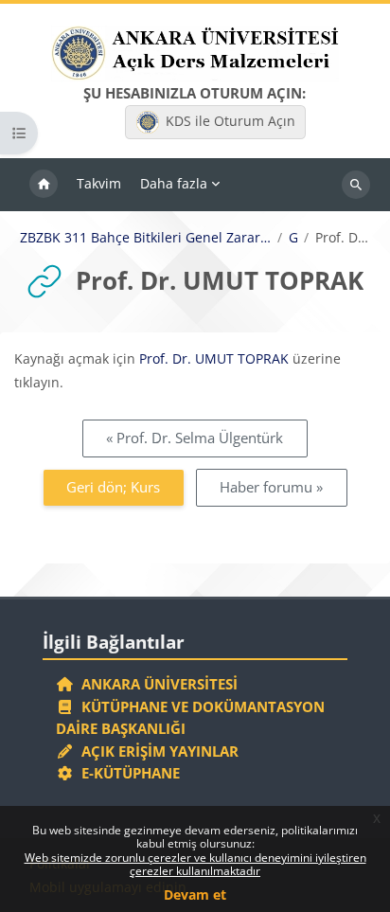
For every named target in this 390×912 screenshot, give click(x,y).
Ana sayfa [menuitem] (43, 184)
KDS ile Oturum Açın (230, 121)
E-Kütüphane (127, 772)
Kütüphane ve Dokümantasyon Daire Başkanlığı (190, 718)
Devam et (195, 894)
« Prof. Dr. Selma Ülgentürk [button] (194, 437)
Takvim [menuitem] (99, 183)
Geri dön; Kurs (113, 486)
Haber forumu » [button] (271, 486)
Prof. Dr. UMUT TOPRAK (214, 358)
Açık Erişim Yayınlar (158, 751)
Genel (293, 237)
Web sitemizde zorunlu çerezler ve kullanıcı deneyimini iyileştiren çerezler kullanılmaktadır (195, 864)
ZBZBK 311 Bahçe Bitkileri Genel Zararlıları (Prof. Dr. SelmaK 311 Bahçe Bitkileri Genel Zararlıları (145, 237)
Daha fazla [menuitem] (173, 183)
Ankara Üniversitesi (156, 683)
